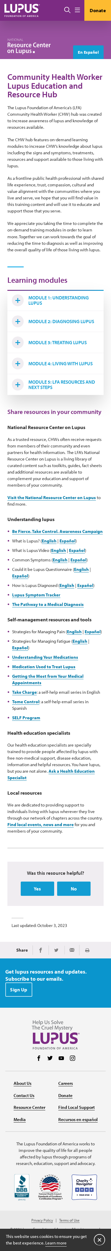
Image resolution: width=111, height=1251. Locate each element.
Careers (65, 1083)
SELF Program (26, 717)
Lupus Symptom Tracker (36, 595)
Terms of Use (69, 1220)
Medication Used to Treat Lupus (43, 666)
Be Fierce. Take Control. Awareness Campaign (57, 531)
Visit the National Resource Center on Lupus (51, 497)
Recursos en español (78, 1119)
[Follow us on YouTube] (61, 1058)
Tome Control (25, 701)
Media (20, 1119)
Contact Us (24, 1095)
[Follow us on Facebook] (38, 1058)
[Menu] (77, 10)
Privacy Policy (42, 1220)
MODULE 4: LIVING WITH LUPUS (60, 363)
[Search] (67, 10)
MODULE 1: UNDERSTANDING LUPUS (58, 300)
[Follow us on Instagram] (72, 1058)
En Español (88, 52)
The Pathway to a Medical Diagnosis (48, 604)
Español (67, 541)
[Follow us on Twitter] (50, 1058)
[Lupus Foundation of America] (22, 10)
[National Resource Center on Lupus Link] (29, 46)
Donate (98, 10)
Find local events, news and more (40, 824)
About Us (22, 1083)
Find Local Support (76, 1107)
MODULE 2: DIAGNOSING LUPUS (61, 321)
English (49, 541)
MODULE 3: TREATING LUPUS (57, 342)
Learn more (56, 1243)
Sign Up (19, 990)
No (74, 889)
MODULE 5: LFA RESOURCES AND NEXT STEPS (61, 384)
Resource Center (29, 1107)
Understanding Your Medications (45, 657)
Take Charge (24, 692)
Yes (37, 889)
